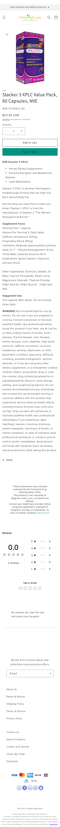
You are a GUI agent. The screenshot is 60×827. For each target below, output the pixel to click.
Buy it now (30, 151)
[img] (13, 555)
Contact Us (12, 732)
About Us (11, 689)
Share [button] (9, 459)
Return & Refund (15, 696)
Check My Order (15, 754)
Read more (43, 512)
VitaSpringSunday (34, 808)
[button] (4, 17)
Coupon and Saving (17, 746)
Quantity (6, 124)
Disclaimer (12, 761)
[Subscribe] (49, 673)
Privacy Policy (14, 718)
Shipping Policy (15, 703)
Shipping (6, 119)
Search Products (15, 739)
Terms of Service (16, 711)
